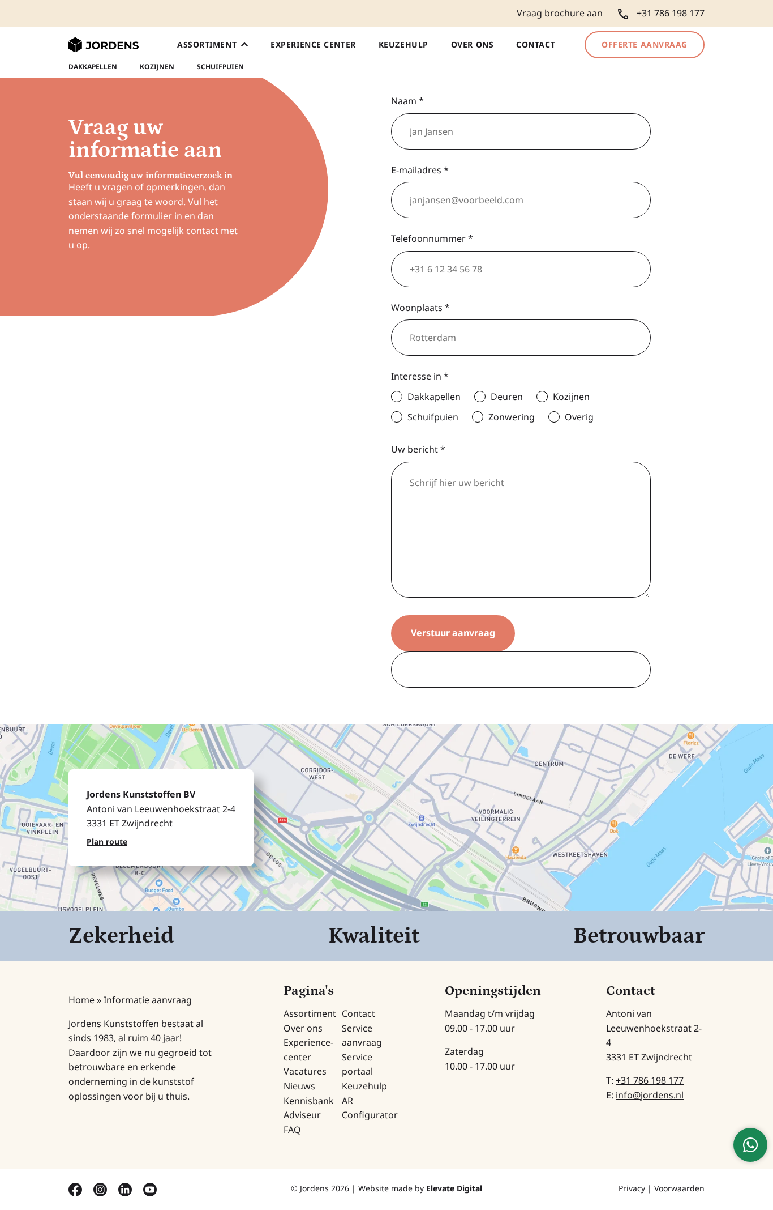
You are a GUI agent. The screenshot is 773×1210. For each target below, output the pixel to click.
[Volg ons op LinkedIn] (126, 1188)
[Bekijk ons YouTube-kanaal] (150, 1188)
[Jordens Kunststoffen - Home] (103, 45)
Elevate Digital (454, 1188)
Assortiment (207, 44)
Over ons (472, 44)
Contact (535, 44)
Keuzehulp (403, 44)
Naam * (407, 101)
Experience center (313, 44)
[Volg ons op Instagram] (101, 1188)
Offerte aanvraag (645, 44)
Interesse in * (420, 376)
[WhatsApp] (750, 1145)
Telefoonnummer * (432, 238)
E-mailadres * (420, 170)
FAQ (292, 1129)
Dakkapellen (92, 66)
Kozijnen (157, 66)
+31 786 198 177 (650, 1080)
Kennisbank (309, 1100)
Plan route (107, 841)
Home (81, 1000)
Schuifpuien (220, 66)
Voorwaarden (679, 1188)
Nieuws (299, 1086)
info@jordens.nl (650, 1095)
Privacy (632, 1188)
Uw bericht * (418, 449)
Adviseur (302, 1115)
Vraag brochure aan (560, 13)
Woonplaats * (420, 307)
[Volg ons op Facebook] (76, 1188)
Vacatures (305, 1071)
